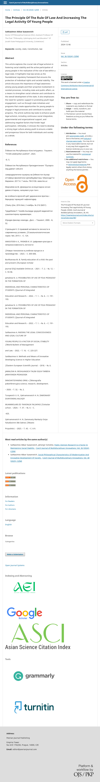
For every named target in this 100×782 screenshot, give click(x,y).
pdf (66, 32)
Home (7, 10)
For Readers (9, 501)
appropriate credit (77, 136)
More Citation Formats (71, 223)
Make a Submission (15, 554)
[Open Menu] (5, 2)
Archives (16, 10)
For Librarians (10, 509)
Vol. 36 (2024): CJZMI (31, 10)
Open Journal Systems (14, 565)
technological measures (77, 164)
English (8, 524)
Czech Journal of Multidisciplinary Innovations (28, 2)
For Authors (9, 505)
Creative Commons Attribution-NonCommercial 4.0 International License (77, 85)
